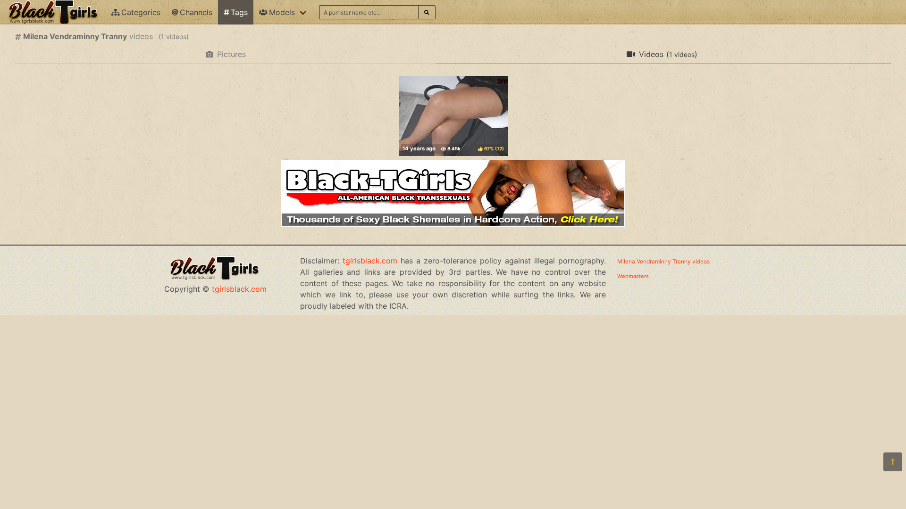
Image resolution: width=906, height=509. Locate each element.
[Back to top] (892, 461)
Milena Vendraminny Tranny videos (663, 261)
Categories (140, 12)
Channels (196, 12)
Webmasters (633, 276)
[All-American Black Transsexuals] (453, 224)
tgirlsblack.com (239, 289)
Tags (239, 12)
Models (282, 12)
